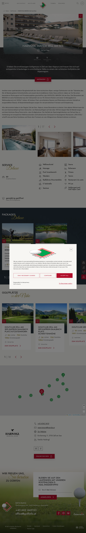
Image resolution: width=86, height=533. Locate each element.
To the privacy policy (65, 283)
